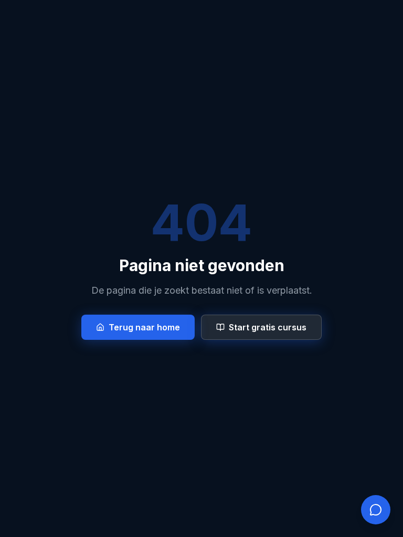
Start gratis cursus (267, 327)
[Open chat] (375, 509)
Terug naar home (144, 327)
